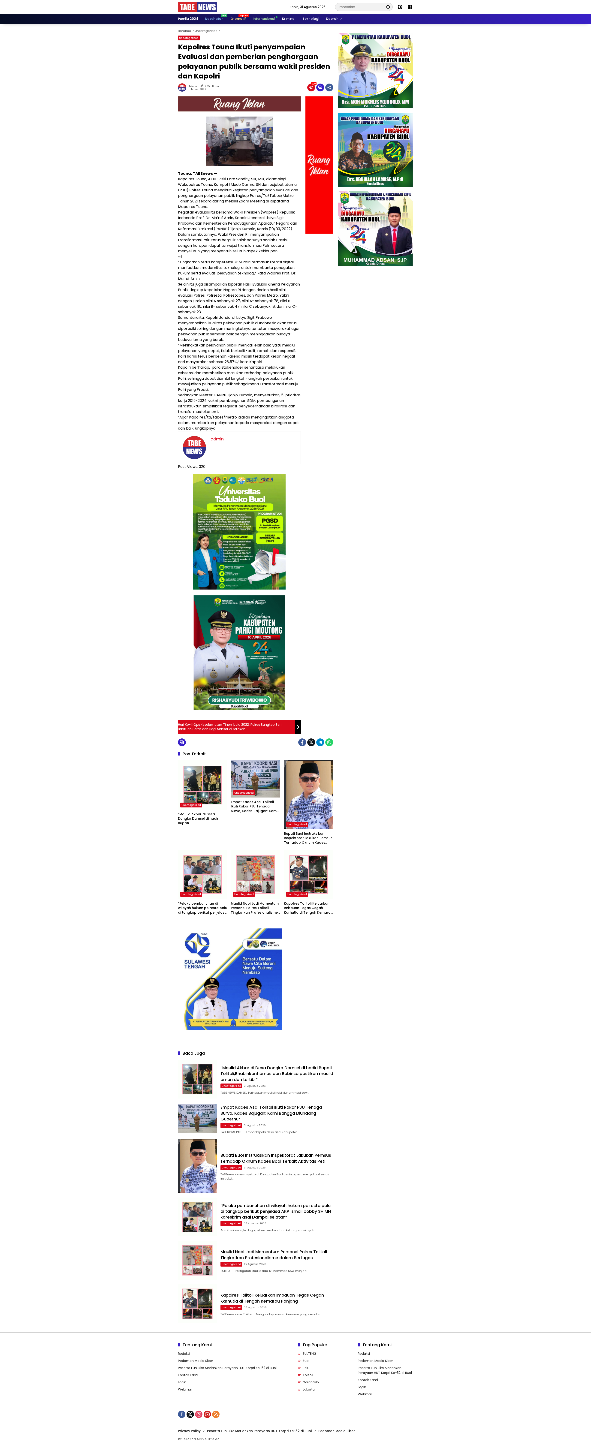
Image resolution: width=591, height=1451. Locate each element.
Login (182, 1382)
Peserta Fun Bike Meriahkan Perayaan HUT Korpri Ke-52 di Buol (227, 1368)
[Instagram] (198, 1414)
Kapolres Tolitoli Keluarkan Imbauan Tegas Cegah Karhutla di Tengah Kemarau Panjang (308, 908)
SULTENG (309, 1353)
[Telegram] (320, 742)
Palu (306, 1368)
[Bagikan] (329, 87)
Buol (306, 1360)
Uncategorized (189, 38)
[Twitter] (311, 742)
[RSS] (216, 1414)
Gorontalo (311, 1382)
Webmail (185, 1389)
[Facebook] (302, 742)
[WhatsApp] (329, 742)
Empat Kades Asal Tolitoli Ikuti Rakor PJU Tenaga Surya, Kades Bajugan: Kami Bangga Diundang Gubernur (254, 806)
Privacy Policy (189, 1431)
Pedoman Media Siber (195, 1360)
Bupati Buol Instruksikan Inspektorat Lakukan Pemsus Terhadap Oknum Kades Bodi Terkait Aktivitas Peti (308, 838)
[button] (388, 7)
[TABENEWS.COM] (197, 6)
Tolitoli (308, 1375)
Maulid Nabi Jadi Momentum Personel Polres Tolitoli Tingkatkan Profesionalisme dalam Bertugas (255, 908)
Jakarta (309, 1389)
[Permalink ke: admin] (183, 87)
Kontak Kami (188, 1375)
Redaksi (184, 1353)
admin (193, 86)
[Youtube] (207, 1414)
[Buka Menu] (410, 7)
